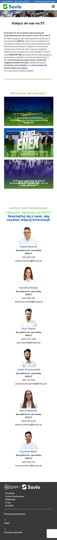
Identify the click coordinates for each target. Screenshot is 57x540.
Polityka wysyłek (13, 532)
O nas (8, 502)
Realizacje (10, 499)
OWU (7, 523)
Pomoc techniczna (14, 496)
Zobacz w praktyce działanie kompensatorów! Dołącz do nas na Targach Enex (29, 183)
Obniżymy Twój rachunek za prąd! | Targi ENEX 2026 (29, 152)
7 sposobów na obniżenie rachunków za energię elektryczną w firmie (29, 120)
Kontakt (9, 505)
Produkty (9, 493)
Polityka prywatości (14, 514)
